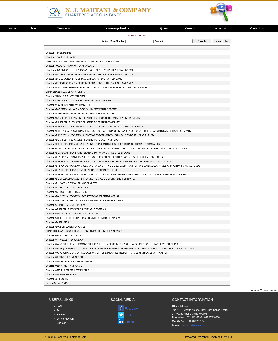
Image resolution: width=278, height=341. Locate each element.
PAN (59, 306)
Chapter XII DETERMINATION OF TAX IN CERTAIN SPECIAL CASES (80, 113)
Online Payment (65, 318)
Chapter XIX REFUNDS (57, 222)
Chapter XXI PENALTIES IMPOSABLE (65, 257)
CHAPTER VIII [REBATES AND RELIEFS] (66, 91)
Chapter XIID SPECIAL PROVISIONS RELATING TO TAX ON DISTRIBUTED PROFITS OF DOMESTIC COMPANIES (103, 144)
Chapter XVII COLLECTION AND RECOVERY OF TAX (72, 213)
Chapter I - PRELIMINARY (59, 52)
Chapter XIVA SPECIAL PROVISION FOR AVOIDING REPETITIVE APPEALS (83, 196)
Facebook (131, 308)
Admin (219, 28)
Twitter (129, 315)
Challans (61, 323)
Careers (190, 28)
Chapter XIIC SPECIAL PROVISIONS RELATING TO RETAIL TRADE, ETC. (82, 139)
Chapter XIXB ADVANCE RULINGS (63, 235)
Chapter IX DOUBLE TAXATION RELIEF (65, 96)
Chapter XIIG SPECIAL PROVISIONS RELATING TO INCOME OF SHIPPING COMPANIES (90, 178)
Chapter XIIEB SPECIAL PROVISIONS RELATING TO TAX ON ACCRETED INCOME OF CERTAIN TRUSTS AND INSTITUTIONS (109, 161)
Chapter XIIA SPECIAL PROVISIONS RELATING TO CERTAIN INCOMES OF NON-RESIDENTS (93, 118)
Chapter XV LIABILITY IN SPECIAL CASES (67, 205)
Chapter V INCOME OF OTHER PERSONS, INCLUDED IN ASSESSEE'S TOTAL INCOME (90, 70)
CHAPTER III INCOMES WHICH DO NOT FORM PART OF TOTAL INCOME (83, 61)
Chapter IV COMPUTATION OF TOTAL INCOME (70, 65)
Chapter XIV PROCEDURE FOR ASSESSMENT (69, 191)
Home (12, 28)
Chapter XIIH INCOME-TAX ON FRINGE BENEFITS (71, 183)
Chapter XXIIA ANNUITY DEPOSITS (64, 265)
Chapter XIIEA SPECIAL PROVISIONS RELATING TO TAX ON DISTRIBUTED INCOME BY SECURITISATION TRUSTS (104, 157)
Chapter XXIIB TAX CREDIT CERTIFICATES (67, 270)
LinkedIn (130, 321)
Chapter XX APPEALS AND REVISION (65, 239)
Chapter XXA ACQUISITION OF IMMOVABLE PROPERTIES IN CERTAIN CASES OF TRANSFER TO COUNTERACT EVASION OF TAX (112, 244)
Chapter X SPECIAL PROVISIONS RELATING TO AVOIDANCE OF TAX (81, 100)
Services (62, 28)
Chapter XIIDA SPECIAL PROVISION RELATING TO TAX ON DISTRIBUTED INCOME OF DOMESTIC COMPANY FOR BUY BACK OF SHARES (116, 148)
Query (164, 28)
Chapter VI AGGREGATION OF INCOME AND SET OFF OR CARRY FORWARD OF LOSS (89, 74)
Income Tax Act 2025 (57, 283)
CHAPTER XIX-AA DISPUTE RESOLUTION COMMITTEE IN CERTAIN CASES (84, 231)
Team (34, 28)
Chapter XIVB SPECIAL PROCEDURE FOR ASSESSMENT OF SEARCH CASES (84, 200)
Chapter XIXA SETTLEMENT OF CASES (65, 226)
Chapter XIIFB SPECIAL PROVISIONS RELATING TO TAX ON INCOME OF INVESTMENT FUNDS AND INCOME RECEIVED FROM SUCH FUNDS (118, 174)
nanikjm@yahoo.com (193, 325)
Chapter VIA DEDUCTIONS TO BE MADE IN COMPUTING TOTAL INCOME (84, 78)
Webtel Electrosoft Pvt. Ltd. (216, 336)
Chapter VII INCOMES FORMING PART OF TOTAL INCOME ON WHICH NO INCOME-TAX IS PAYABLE (97, 87)
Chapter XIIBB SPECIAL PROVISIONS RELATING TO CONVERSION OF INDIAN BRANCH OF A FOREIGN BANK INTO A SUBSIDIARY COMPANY (118, 131)
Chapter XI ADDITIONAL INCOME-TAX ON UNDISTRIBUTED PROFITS (82, 109)
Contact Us (257, 28)
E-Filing (61, 314)
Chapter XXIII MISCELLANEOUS (62, 274)
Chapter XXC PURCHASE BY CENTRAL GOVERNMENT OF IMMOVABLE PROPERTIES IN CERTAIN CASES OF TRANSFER (106, 252)
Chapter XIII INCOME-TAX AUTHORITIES (67, 187)
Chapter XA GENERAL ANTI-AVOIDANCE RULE (70, 104)
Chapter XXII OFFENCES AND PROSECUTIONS (70, 261)
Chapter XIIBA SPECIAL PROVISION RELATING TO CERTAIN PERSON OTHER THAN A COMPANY (95, 126)
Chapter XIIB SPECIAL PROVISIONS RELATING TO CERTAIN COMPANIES (83, 122)
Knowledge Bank (116, 28)
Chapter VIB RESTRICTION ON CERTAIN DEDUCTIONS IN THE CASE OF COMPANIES (90, 83)
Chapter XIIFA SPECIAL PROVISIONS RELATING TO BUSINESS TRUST (81, 170)
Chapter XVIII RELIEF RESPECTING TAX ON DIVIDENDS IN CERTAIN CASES (84, 218)
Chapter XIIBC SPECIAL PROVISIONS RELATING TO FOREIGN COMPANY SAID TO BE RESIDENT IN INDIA (100, 135)
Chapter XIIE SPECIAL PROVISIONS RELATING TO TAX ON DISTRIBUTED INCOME (88, 152)
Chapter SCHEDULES (57, 278)
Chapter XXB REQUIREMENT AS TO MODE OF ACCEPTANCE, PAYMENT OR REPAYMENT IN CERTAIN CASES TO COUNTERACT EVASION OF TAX (120, 248)
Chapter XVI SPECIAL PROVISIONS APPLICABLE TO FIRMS (76, 209)
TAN (59, 310)
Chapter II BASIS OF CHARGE (61, 57)
